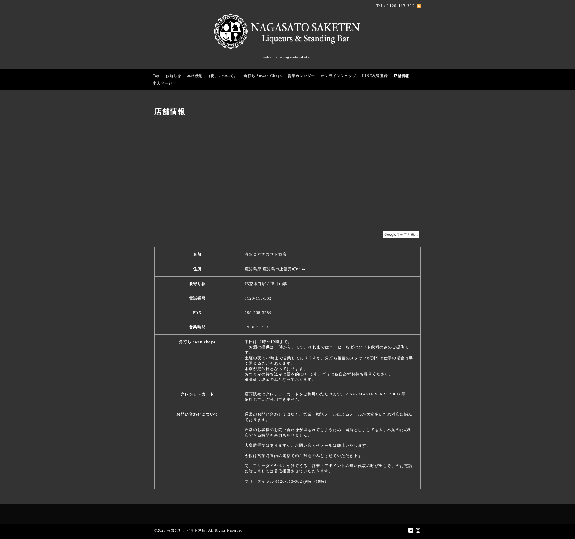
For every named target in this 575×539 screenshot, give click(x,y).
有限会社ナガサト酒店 (186, 530)
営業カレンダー (301, 76)
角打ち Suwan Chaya (263, 76)
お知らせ (173, 76)
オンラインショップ (338, 76)
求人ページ (162, 83)
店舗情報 (401, 76)
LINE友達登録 (375, 76)
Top (156, 76)
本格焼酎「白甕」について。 (212, 76)
